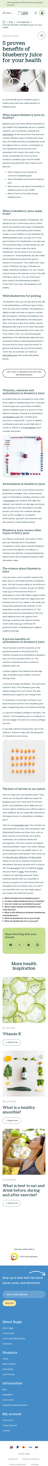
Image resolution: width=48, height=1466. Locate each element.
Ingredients (8, 1394)
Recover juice (12, 857)
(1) (23, 539)
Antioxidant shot (10, 355)
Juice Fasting (8, 1374)
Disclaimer (13, 1459)
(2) (17, 553)
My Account (8, 1420)
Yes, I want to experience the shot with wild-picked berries (24, 373)
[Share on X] (19, 945)
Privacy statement (17, 1464)
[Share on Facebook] (10, 945)
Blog (4, 1389)
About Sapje (8, 1328)
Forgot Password (10, 1425)
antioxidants (8, 134)
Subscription (8, 1369)
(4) (20, 624)
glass (21, 871)
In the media (8, 1333)
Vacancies (7, 1343)
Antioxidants (9, 500)
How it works (8, 1400)
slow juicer (15, 868)
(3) (9, 591)
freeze (40, 868)
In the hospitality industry (14, 1338)
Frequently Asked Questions (15, 1405)
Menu (9, 13)
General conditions (31, 1459)
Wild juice (23, 857)
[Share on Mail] (37, 945)
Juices (5, 1358)
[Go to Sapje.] (4, 22)
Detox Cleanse (9, 1364)
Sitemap (35, 1464)
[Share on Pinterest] (28, 945)
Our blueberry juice (11, 417)
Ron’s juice (36, 857)
